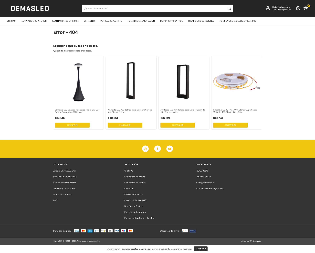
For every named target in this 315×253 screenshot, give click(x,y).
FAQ (55, 200)
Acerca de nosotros (62, 194)
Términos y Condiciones (64, 188)
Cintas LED (89, 21)
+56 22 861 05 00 (203, 176)
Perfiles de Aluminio (111, 21)
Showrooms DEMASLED (64, 182)
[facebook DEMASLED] (157, 148)
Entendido (201, 249)
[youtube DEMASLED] (169, 148)
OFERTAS (11, 21)
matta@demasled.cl (205, 182)
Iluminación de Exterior (65, 21)
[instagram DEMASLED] (145, 148)
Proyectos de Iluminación (65, 176)
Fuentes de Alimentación (141, 21)
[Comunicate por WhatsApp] (298, 9)
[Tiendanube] (251, 241)
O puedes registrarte (281, 9)
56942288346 (202, 171)
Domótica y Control (171, 21)
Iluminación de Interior (34, 21)
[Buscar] (229, 8)
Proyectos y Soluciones (201, 21)
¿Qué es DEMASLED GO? (64, 171)
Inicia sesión (284, 7)
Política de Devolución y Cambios (238, 21)
